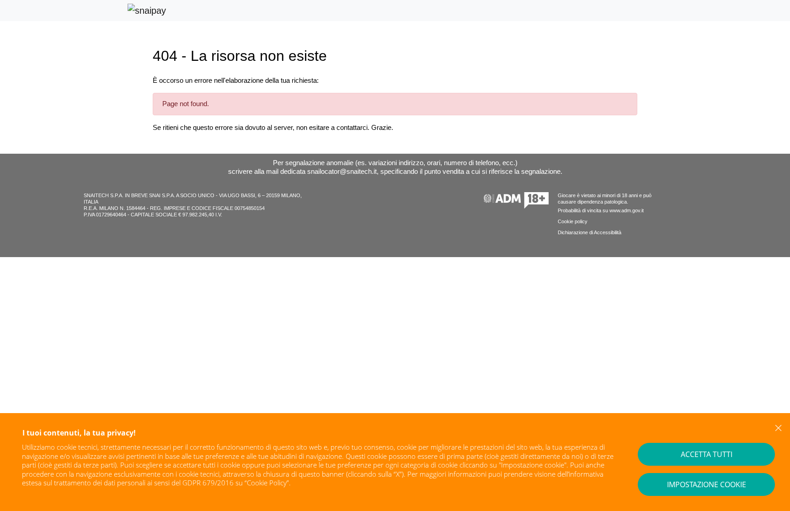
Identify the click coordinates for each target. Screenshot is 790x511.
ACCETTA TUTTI (706, 454)
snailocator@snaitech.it (342, 171)
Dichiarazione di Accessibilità (589, 232)
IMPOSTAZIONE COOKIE (706, 484)
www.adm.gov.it (626, 210)
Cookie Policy (267, 482)
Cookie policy (572, 221)
